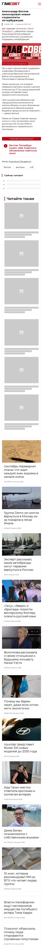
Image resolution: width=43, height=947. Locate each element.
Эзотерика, (8, 482)
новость (6, 121)
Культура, (8, 799)
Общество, (8, 713)
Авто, (6, 575)
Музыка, (7, 528)
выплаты (20, 167)
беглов (7, 167)
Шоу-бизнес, (9, 842)
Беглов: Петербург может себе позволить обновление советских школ (23, 149)
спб (31, 167)
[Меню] (38, 4)
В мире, (7, 621)
